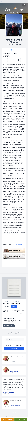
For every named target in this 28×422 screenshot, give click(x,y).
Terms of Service (18, 416)
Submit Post (14, 348)
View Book (6, 306)
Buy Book (14, 306)
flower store (19, 244)
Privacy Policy (10, 416)
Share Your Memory (8, 325)
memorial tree (20, 243)
